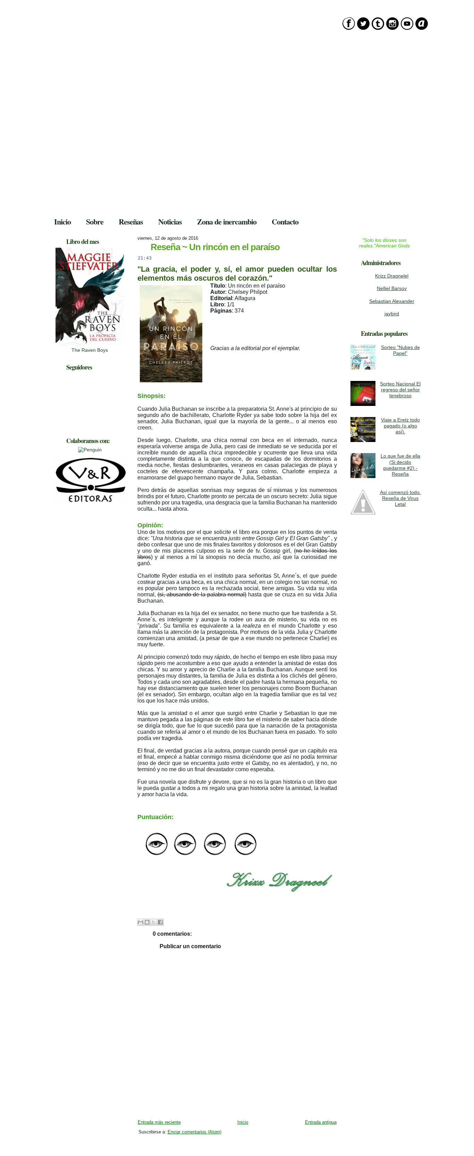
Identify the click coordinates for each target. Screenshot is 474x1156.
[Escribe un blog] (147, 922)
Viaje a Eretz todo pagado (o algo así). (400, 426)
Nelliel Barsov (392, 288)
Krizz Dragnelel (391, 276)
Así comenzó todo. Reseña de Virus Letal (400, 498)
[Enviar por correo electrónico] (140, 922)
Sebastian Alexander (391, 301)
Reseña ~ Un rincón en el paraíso (215, 247)
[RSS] (54, 1141)
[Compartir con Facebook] (160, 922)
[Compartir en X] (153, 922)
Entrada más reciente (159, 1122)
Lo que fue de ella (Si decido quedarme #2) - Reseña (400, 465)
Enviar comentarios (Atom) (194, 1131)
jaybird (391, 313)
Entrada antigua (321, 1122)
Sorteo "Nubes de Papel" (400, 350)
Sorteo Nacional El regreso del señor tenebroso (400, 390)
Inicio (242, 1122)
